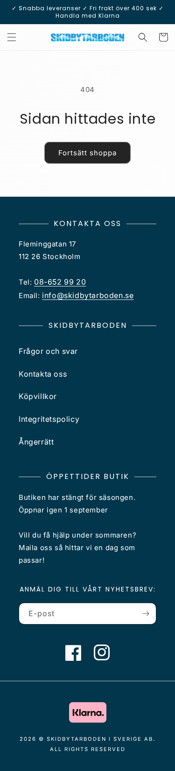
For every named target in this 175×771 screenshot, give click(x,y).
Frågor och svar (48, 351)
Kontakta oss (43, 374)
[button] (11, 37)
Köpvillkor (38, 396)
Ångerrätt (36, 441)
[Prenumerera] (145, 614)
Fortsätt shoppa (87, 152)
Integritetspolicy (49, 419)
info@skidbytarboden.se (87, 295)
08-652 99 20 (60, 281)
